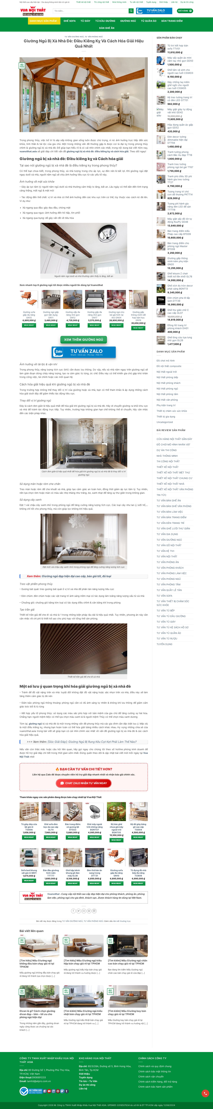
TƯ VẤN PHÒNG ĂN (168, 562)
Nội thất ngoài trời (167, 371)
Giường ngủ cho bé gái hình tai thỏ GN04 (116, 315)
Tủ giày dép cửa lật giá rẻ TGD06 (29, 827)
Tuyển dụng (151, 2)
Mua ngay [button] (29, 325)
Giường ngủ (128, 20)
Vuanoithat (53, 894)
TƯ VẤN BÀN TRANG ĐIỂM (171, 517)
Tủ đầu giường (105, 20)
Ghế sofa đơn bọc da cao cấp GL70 (50, 827)
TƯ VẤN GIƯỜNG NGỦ (74, 37)
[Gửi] (131, 10)
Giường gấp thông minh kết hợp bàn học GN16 (138, 316)
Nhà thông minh (119, 2)
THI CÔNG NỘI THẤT (168, 461)
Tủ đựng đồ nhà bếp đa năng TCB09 (138, 873)
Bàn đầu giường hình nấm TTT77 (51, 873)
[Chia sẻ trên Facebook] (73, 911)
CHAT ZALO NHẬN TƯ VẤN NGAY (86, 783)
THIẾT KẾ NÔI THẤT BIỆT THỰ (173, 472)
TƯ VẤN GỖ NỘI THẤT (169, 545)
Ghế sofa (70, 20)
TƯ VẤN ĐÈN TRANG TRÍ (170, 523)
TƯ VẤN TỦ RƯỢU (167, 638)
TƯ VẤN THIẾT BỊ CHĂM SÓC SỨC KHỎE (173, 603)
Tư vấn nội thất (136, 2)
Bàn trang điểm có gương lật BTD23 (72, 827)
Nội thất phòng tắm (167, 394)
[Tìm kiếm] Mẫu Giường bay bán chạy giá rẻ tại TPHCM (127, 1013)
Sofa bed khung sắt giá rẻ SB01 (29, 871)
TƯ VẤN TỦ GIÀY (166, 621)
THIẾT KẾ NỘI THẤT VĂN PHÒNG (175, 489)
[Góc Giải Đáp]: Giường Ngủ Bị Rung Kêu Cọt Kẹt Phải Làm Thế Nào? (92, 741)
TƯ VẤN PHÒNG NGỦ (94, 37)
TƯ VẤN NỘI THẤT (167, 556)
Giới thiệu (163, 2)
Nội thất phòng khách (168, 382)
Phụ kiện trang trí (166, 405)
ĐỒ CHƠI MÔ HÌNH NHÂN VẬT (173, 444)
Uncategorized (165, 422)
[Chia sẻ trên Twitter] (78, 911)
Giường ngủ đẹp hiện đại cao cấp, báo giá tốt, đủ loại (76, 576)
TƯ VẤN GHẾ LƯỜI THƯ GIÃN (173, 528)
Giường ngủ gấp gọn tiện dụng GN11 (51, 315)
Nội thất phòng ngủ (167, 388)
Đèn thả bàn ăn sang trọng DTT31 (94, 873)
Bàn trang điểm (172, 20)
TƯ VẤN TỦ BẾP (166, 610)
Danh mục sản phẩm (43, 20)
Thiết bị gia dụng (166, 416)
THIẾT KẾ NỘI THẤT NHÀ (170, 483)
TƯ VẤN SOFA (164, 595)
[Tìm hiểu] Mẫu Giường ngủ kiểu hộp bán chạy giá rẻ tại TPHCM (83, 962)
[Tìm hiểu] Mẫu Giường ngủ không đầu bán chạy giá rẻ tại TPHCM (37, 963)
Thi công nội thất (101, 2)
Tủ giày (85, 20)
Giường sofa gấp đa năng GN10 (29, 315)
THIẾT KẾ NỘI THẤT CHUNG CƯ (174, 478)
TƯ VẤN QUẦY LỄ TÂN (169, 590)
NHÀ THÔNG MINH (167, 455)
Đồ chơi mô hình (166, 360)
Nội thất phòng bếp (167, 377)
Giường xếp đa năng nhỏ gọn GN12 (73, 315)
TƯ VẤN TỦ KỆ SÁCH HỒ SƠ (172, 627)
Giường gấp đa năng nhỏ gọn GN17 (94, 315)
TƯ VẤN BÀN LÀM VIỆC (170, 511)
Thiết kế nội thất (83, 2)
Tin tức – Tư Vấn (88, 1081)
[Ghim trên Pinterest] (89, 911)
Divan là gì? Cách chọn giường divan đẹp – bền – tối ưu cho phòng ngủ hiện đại (37, 1014)
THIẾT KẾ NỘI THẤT (168, 467)
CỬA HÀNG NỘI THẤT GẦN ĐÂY (174, 439)
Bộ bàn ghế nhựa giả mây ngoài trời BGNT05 (116, 828)
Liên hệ (174, 2)
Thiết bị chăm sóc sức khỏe (172, 410)
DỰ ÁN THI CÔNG (167, 450)
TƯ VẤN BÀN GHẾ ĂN (169, 500)
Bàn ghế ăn (106, 28)
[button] (185, 11)
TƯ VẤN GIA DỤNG (167, 534)
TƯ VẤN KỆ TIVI (165, 550)
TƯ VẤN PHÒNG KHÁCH (170, 567)
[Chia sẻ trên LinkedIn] (94, 911)
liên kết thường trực (122, 921)
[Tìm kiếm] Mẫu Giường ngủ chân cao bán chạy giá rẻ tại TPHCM (127, 962)
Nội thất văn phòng (167, 399)
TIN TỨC (161, 495)
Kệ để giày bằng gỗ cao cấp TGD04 (138, 827)
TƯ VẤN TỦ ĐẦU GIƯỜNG (171, 616)
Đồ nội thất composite (169, 366)
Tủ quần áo (148, 20)
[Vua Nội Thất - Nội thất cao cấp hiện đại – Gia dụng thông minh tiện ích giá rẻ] (34, 11)
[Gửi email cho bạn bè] (83, 911)
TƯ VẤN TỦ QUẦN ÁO (169, 633)
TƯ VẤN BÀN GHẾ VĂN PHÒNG (174, 506)
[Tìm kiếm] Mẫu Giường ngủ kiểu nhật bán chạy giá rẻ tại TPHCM (83, 1013)
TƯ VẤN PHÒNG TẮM (168, 584)
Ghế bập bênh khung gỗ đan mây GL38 (73, 873)
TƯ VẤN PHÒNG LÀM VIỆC (172, 573)
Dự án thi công (187, 2)
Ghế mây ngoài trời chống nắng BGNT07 (95, 827)
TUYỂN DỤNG (164, 644)
